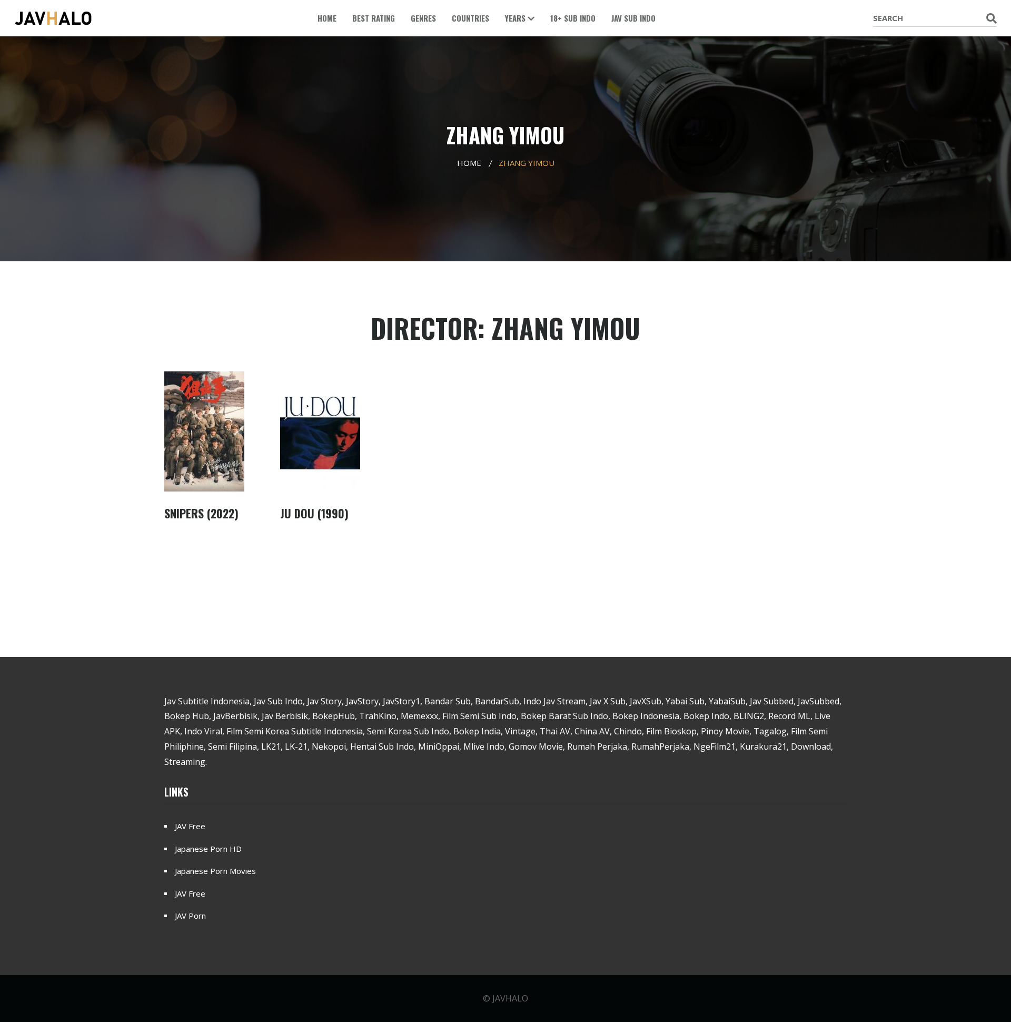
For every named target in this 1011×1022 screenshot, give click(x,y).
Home (327, 18)
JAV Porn (190, 915)
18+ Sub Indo (573, 18)
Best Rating (373, 18)
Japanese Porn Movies (215, 871)
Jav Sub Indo (633, 18)
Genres (423, 18)
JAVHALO (510, 998)
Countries (470, 18)
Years (516, 18)
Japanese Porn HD (208, 848)
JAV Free (190, 826)
